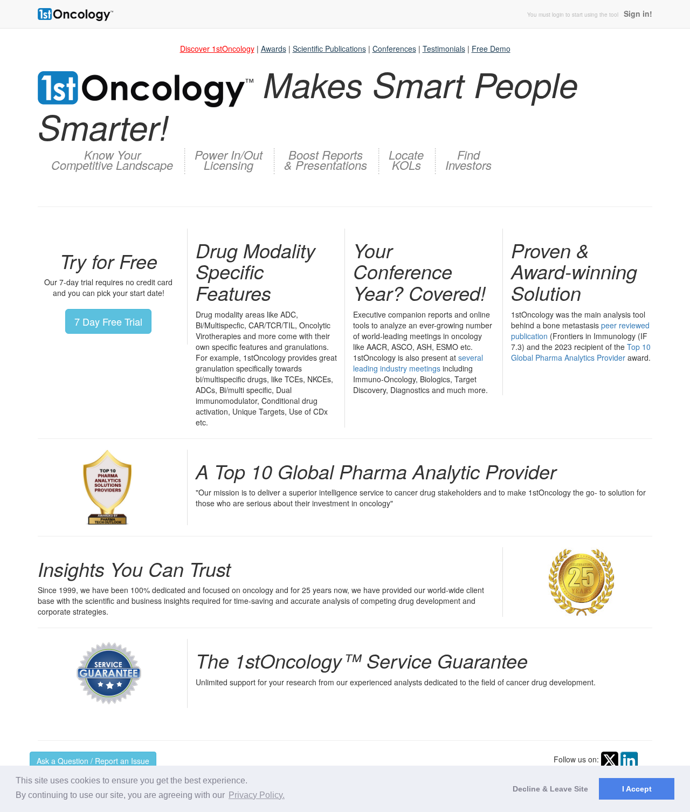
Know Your (112, 158)
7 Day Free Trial (108, 321)
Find (468, 158)
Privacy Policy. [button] (257, 795)
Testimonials (444, 48)
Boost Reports (325, 158)
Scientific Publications (329, 48)
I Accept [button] (637, 789)
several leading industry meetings (418, 363)
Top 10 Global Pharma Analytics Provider (581, 352)
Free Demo (491, 48)
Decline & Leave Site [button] (550, 789)
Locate (406, 158)
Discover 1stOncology (217, 48)
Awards (273, 48)
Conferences (394, 48)
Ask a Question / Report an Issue (93, 760)
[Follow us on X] (609, 759)
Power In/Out (229, 158)
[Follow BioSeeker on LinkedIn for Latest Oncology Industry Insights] (629, 759)
